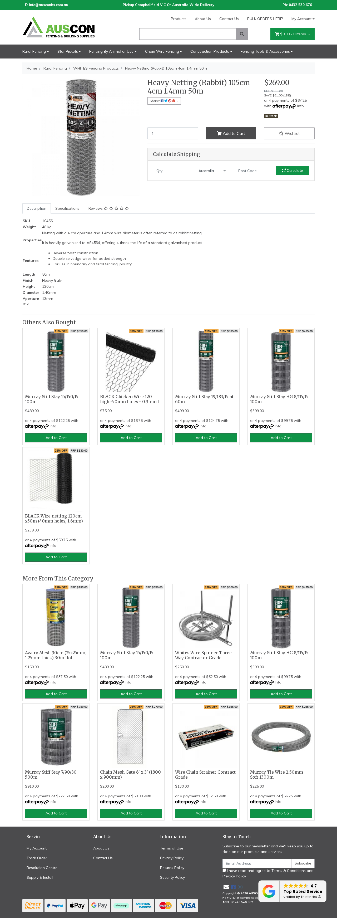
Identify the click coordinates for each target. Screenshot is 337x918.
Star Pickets (67, 51)
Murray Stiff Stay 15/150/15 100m (51, 399)
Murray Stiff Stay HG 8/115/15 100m (279, 399)
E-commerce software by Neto (257, 898)
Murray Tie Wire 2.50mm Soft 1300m (276, 775)
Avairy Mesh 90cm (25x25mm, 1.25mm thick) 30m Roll (55, 655)
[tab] (36, 208)
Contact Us (229, 18)
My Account (301, 18)
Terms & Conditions (288, 870)
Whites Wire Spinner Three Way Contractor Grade (203, 655)
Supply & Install (40, 877)
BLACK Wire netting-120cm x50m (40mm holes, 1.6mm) (54, 519)
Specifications (67, 208)
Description (36, 208)
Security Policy (172, 877)
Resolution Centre (42, 867)
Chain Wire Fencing (162, 51)
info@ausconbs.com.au (48, 5)
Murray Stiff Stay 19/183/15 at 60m (204, 399)
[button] (289, 133)
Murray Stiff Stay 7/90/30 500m (51, 775)
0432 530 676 (300, 5)
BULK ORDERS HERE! (265, 18)
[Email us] (226, 887)
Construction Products (209, 51)
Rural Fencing (34, 51)
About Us (203, 18)
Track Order (37, 858)
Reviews (96, 208)
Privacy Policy (172, 858)
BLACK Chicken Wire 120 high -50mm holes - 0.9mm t (129, 399)
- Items (293, 34)
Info (300, 106)
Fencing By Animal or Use (111, 51)
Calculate (294, 170)
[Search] (242, 34)
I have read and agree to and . (268, 873)
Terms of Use (171, 848)
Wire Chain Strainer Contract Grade (205, 775)
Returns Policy (172, 867)
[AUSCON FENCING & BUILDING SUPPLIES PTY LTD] (68, 27)
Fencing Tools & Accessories (265, 51)
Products (178, 18)
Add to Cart (233, 133)
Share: (155, 101)
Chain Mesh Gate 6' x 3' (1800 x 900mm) (130, 775)
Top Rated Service (303, 891)
